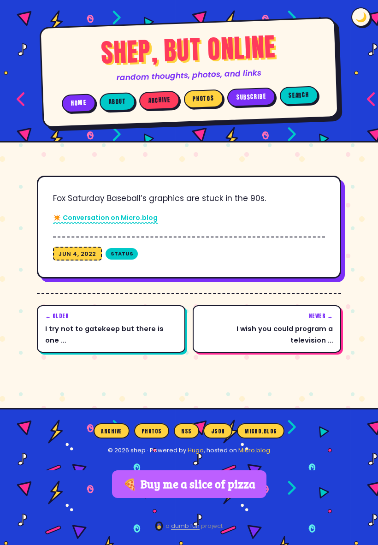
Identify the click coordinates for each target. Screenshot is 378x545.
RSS (186, 431)
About (117, 101)
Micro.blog (260, 431)
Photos (203, 99)
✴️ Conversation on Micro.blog (105, 217)
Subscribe (251, 97)
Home (79, 102)
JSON (218, 431)
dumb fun (185, 525)
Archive (159, 100)
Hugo (196, 450)
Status (122, 253)
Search (299, 95)
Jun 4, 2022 (77, 254)
